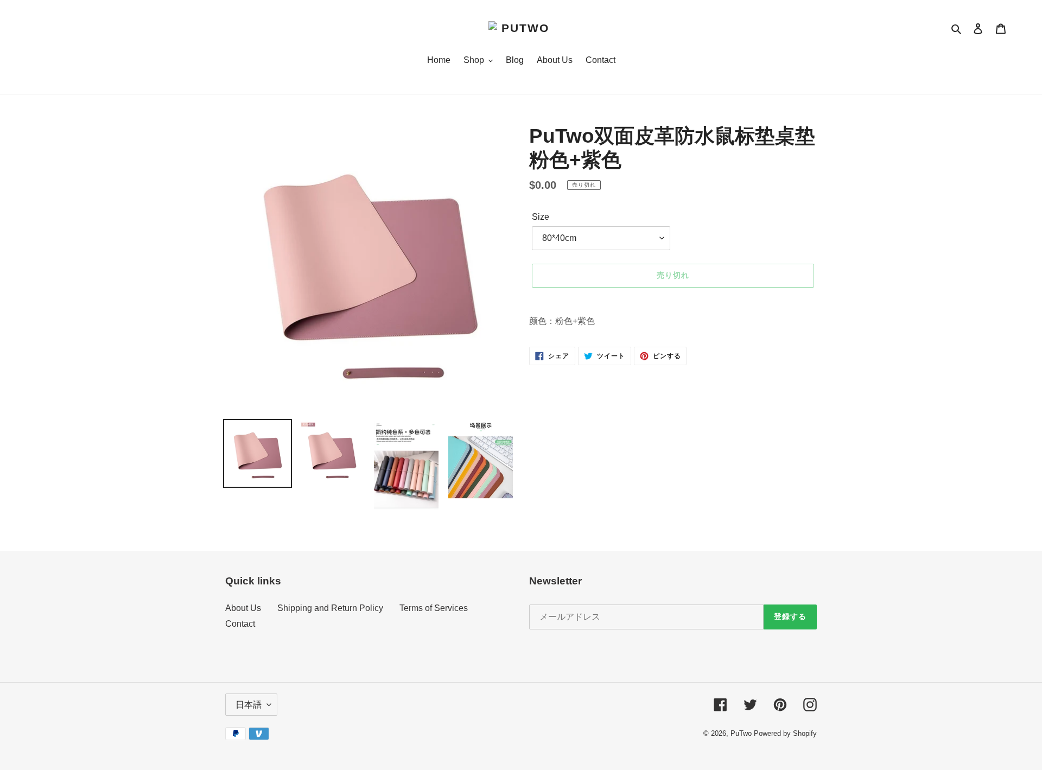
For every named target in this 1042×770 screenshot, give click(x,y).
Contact (240, 623)
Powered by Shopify (785, 733)
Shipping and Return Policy (330, 608)
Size (540, 216)
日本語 (249, 704)
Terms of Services (433, 608)
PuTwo (741, 733)
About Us (243, 608)
